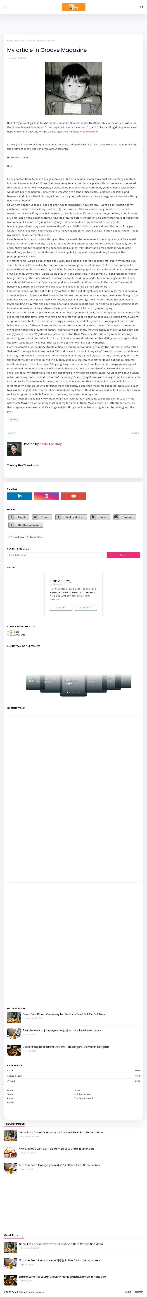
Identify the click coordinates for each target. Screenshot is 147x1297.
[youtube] (73, 496)
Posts (15, 631)
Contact (127, 517)
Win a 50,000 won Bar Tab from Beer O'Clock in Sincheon (56, 1149)
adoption (19, 40)
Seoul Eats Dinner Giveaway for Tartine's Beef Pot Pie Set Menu (64, 1014)
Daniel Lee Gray (50, 444)
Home (10, 40)
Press (103, 517)
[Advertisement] (18, 944)
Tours (44, 517)
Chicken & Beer (74, 517)
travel (74, 1081)
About (21, 517)
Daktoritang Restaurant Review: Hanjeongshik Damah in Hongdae (66, 1047)
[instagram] (46, 496)
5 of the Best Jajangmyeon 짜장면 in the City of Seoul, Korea (63, 1030)
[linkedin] (19, 496)
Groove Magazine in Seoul (27, 127)
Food (74, 1070)
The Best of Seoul (28, 525)
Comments (18, 634)
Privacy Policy (17, 537)
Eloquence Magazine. (85, 131)
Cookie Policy (36, 537)
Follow (60, 608)
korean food (74, 1075)
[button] (67, 692)
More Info (86, 608)
